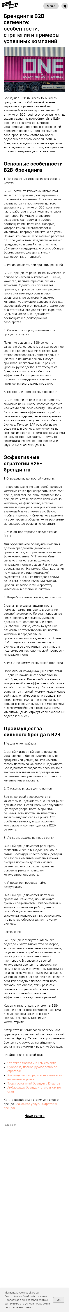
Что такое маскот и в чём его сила (31, 1063)
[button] (64, 6)
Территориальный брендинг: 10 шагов (33, 1083)
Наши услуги (35, 1115)
